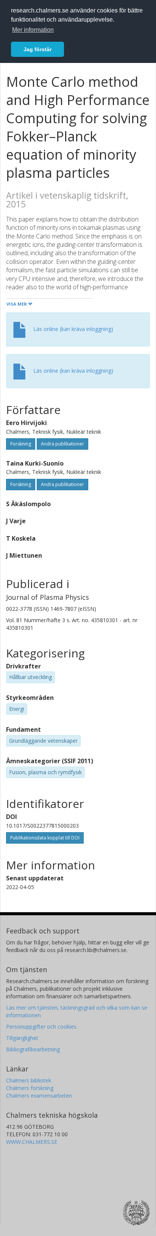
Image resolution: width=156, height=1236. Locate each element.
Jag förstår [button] (37, 49)
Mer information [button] (33, 30)
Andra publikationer (62, 444)
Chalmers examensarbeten (39, 1095)
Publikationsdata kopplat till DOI (45, 837)
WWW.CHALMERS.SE (31, 1141)
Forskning (20, 444)
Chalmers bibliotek (28, 1080)
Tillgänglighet (22, 1038)
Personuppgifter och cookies (41, 1026)
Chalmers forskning (29, 1088)
